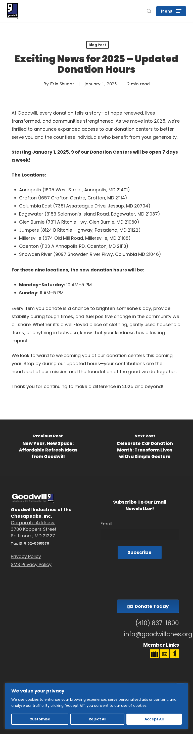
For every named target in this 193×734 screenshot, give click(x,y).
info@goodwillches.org (151, 634)
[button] (171, 11)
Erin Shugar (62, 84)
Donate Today (152, 606)
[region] (96, 706)
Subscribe (140, 552)
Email (106, 523)
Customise (39, 719)
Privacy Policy (26, 556)
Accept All (154, 719)
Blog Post (97, 44)
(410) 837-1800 (157, 623)
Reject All (97, 719)
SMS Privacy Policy (31, 564)
